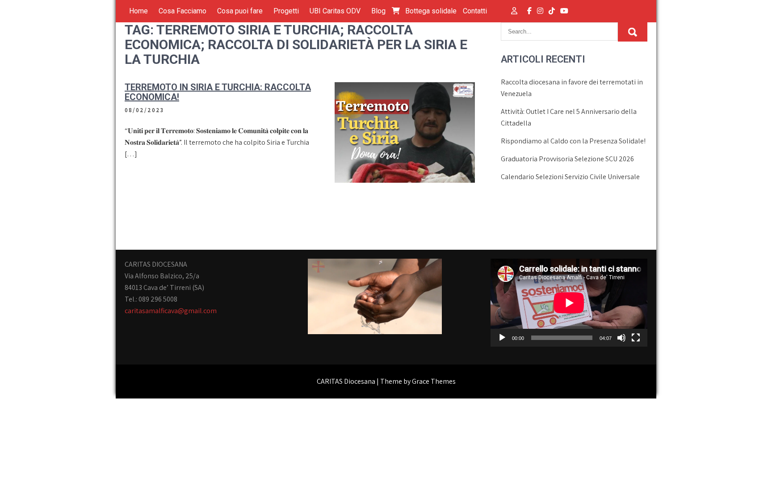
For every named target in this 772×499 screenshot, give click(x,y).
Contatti (475, 11)
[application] (569, 303)
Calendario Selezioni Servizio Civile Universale (570, 176)
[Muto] (621, 337)
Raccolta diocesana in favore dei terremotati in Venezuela (572, 87)
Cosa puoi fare (240, 11)
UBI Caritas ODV (335, 11)
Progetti (286, 11)
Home (138, 11)
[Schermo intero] (635, 337)
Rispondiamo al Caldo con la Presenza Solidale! (573, 141)
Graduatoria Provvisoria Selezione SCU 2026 (567, 159)
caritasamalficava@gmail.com (171, 310)
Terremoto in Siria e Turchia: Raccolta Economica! (218, 92)
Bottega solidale (430, 11)
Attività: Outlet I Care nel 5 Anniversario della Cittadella (569, 117)
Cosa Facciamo (182, 11)
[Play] (502, 337)
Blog (378, 11)
